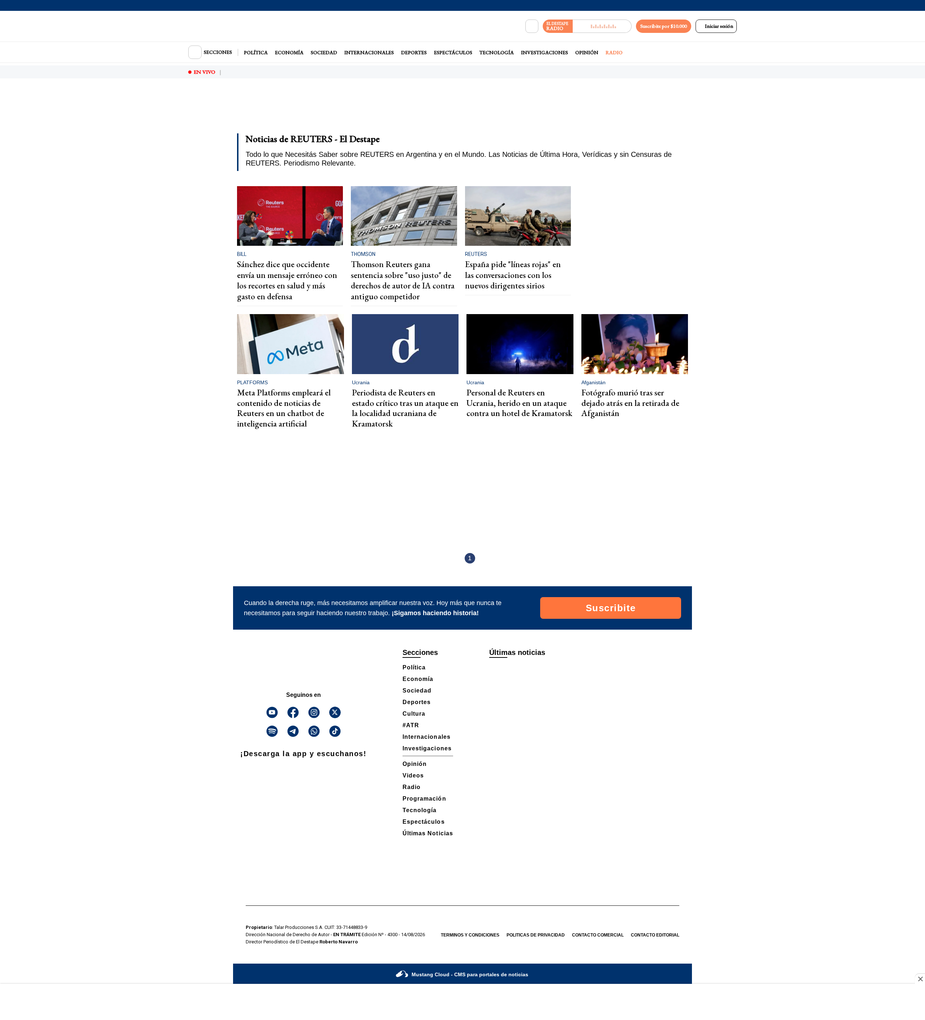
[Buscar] (532, 26)
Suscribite (611, 608)
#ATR (411, 725)
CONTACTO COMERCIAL (598, 935)
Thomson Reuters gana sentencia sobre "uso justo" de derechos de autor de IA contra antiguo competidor (403, 280)
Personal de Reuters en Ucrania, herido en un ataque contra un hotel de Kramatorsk (519, 403)
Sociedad (324, 52)
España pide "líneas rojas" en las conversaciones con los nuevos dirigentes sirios (513, 275)
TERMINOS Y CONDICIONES (470, 935)
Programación (424, 799)
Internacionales (369, 52)
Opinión (586, 52)
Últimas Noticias (428, 833)
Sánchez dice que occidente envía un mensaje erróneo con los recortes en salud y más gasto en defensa (287, 280)
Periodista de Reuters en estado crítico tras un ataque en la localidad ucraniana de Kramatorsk (405, 408)
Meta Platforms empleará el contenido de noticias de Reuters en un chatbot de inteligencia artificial (284, 408)
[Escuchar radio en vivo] (602, 26)
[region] (462, 110)
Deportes (414, 52)
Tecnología (496, 52)
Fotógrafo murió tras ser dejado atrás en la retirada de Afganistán (630, 403)
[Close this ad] (920, 979)
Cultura (414, 714)
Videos (413, 775)
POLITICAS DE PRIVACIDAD (536, 935)
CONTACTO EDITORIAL (655, 935)
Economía (289, 52)
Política (256, 52)
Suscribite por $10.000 (663, 26)
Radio (614, 52)
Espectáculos (453, 52)
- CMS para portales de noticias (470, 974)
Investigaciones (544, 52)
